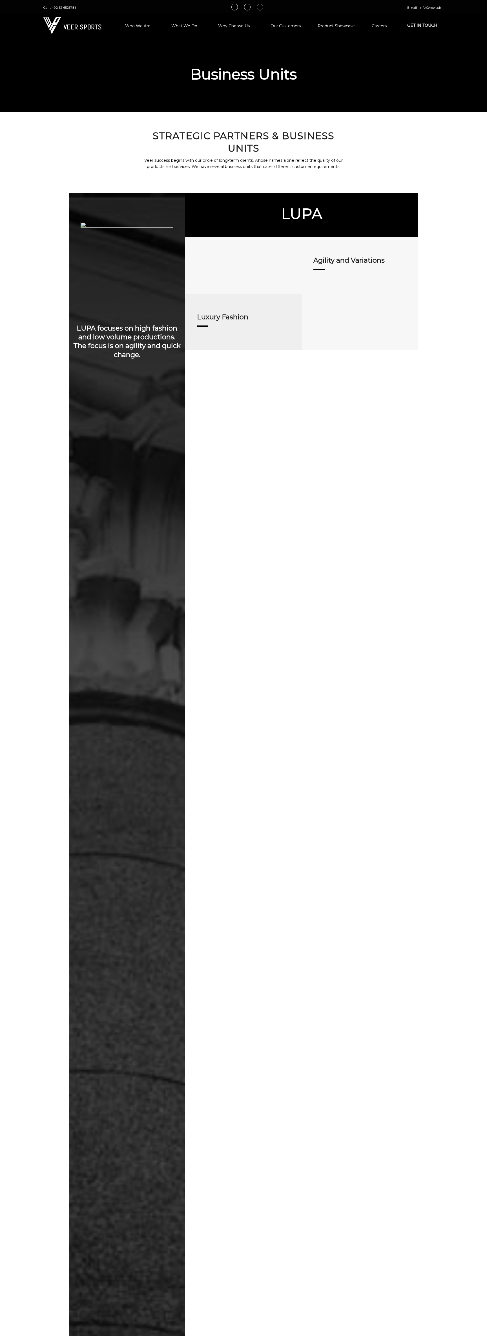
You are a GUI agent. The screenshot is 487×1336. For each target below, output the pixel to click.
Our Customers (286, 25)
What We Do (184, 25)
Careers (379, 25)
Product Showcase (336, 25)
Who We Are (137, 25)
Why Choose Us (234, 25)
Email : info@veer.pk (424, 7)
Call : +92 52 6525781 (59, 7)
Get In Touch (422, 25)
